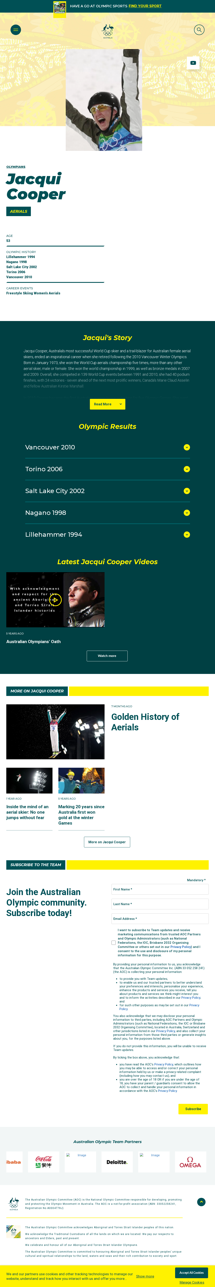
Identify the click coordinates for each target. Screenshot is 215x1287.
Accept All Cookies (192, 1272)
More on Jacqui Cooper (107, 842)
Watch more (107, 656)
